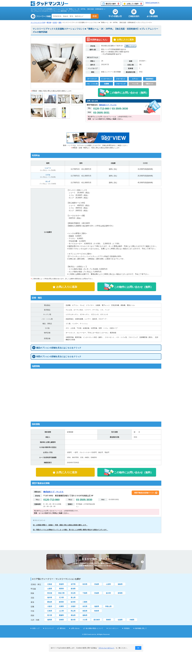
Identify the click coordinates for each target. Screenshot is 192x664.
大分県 (85, 620)
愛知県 (49, 602)
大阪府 (49, 606)
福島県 (120, 584)
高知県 (73, 615)
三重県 (85, 602)
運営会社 (62, 628)
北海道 (49, 584)
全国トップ (35, 628)
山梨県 (49, 589)
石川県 (61, 597)
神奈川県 (61, 593)
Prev (34, 63)
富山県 (73, 597)
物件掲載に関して (141, 628)
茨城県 (96, 593)
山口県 (61, 611)
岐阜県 (73, 602)
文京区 (55, 22)
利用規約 (127, 628)
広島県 (49, 611)
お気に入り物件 (134, 3)
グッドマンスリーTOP (38, 22)
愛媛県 (61, 615)
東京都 (49, 22)
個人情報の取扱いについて (94, 628)
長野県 (61, 589)
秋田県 (85, 584)
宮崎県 (61, 620)
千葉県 (85, 593)
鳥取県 (85, 611)
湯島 (60, 22)
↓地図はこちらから (130, 46)
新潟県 (73, 589)
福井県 (49, 597)
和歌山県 (108, 606)
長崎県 (108, 620)
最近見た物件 (112, 3)
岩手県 (73, 584)
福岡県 (49, 620)
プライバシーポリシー (106, 648)
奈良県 (85, 606)
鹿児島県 (97, 620)
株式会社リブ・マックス (108, 105)
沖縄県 (132, 620)
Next (79, 63)
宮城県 (96, 584)
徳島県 (85, 615)
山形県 (108, 584)
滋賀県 (96, 606)
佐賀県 (120, 620)
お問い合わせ (75, 628)
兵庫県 (61, 606)
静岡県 (61, 602)
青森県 (61, 584)
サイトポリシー (113, 628)
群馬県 (120, 593)
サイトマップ (49, 628)
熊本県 (73, 620)
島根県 (96, 611)
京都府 (73, 606)
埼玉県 (73, 593)
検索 (95, 16)
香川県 (49, 615)
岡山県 (73, 611)
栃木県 (108, 593)
